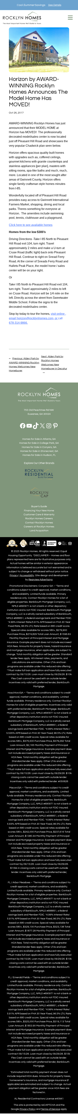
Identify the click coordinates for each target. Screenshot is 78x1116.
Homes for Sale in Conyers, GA (39, 447)
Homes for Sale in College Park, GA (39, 443)
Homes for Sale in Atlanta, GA (39, 439)
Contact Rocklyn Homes (39, 522)
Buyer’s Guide (39, 506)
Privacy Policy (28, 1109)
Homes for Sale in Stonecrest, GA (39, 451)
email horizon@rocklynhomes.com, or (33, 318)
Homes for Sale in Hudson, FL (39, 455)
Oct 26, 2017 (16, 112)
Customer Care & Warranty (39, 514)
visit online (58, 313)
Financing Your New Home (39, 510)
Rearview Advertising (40, 579)
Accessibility (27, 575)
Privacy (14, 575)
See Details (54, 5)
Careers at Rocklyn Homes (39, 526)
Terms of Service (50, 1109)
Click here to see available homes (30, 224)
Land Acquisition (39, 530)
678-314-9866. (18, 322)
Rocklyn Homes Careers (39, 518)
